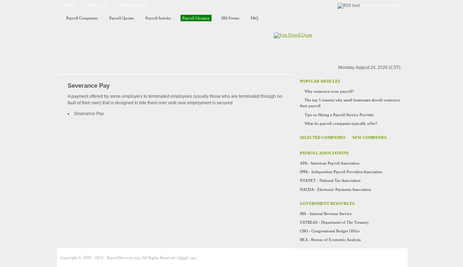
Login (397, 5)
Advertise (381, 5)
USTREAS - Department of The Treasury (334, 222)
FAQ (254, 18)
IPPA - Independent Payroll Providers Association (341, 172)
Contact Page (132, 5)
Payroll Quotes (121, 18)
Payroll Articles (158, 18)
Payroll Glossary (196, 18)
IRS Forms (230, 18)
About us (97, 5)
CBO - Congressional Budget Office (330, 231)
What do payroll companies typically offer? (341, 123)
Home (70, 5)
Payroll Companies (82, 18)
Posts (366, 5)
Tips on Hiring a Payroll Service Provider (339, 115)
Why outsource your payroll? (329, 91)
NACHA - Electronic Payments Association (335, 189)
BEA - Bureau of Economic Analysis (330, 239)
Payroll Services (140, 44)
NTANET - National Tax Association (330, 180)
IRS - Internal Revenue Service (326, 213)
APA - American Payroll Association (330, 163)
